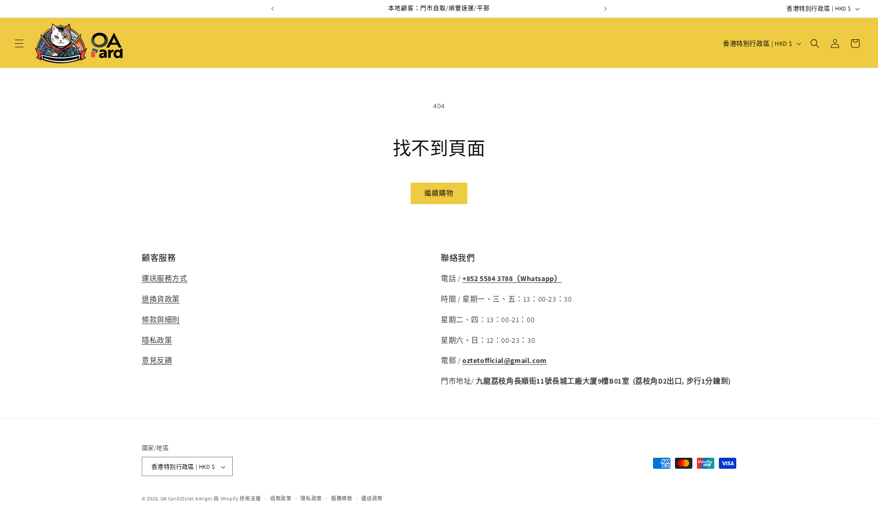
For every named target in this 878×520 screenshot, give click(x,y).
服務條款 (342, 498)
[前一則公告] (272, 8)
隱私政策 (157, 340)
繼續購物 (439, 193)
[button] (19, 43)
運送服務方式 (164, 278)
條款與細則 (161, 320)
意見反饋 (157, 361)
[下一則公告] (605, 8)
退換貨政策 (161, 299)
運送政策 (372, 498)
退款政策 (281, 498)
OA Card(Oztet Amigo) (187, 499)
